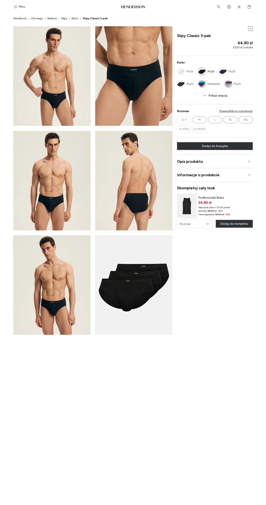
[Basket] (249, 6)
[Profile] (229, 6)
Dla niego (37, 18)
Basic (75, 18)
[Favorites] (239, 6)
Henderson (20, 18)
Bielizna (52, 18)
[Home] (133, 7)
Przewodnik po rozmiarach (236, 111)
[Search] (218, 6)
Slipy (64, 18)
